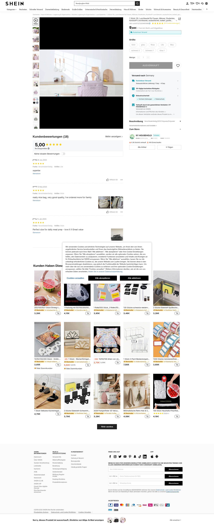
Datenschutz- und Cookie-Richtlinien (168, 490)
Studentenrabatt (39, 475)
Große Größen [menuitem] (77, 9)
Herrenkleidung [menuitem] (115, 9)
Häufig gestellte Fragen (79, 467)
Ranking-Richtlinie (59, 479)
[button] (202, 3)
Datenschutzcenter (172, 492)
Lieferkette (37, 466)
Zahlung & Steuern (77, 458)
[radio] (133, 45)
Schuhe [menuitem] (148, 9)
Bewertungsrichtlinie (41, 148)
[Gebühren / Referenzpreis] (137, 28)
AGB (35, 472)
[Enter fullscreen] (120, 127)
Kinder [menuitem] (140, 9)
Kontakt (73, 455)
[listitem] (47, 294)
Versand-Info (57, 457)
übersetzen (36, 173)
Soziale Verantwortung (41, 463)
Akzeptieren (113, 501)
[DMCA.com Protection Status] (116, 510)
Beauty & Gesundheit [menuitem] (181, 9)
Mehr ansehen (107, 427)
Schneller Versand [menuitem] (36, 9)
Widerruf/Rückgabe (59, 460)
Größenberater (57, 472)
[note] (43, 368)
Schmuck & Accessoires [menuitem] (162, 9)
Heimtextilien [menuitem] (197, 9)
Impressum (37, 457)
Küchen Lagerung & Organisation (83, 14)
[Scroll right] (207, 9)
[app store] (152, 458)
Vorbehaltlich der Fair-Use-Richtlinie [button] (148, 91)
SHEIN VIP (37, 484)
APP (151, 452)
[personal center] (187, 3)
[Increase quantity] (148, 57)
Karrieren (37, 469)
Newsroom (37, 478)
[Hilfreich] (107, 179)
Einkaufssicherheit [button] (142, 96)
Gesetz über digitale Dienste (40, 487)
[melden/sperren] (121, 179)
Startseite (36, 14)
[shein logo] (15, 3)
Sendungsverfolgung (60, 469)
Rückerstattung (58, 463)
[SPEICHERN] (178, 65)
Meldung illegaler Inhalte (58, 475)
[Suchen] (137, 3)
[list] (128, 456)
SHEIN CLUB (38, 481)
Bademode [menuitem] (66, 9)
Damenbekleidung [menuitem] (52, 9)
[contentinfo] (145, 505)
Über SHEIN (38, 460)
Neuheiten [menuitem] (23, 9)
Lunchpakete (100, 14)
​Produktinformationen (60, 482)
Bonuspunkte (75, 461)
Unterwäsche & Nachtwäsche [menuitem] (96, 9)
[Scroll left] (204, 9)
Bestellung (56, 466)
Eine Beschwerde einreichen (40, 491)
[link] (192, 3)
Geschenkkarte (76, 464)
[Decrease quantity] (138, 57)
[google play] (157, 458)
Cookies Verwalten (84, 512)
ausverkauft (151, 65)
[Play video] (81, 73)
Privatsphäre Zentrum (41, 512)
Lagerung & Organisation (61, 14)
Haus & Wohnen (46, 14)
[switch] (63, 153)
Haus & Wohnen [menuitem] (130, 9)
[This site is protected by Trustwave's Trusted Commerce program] (110, 510)
